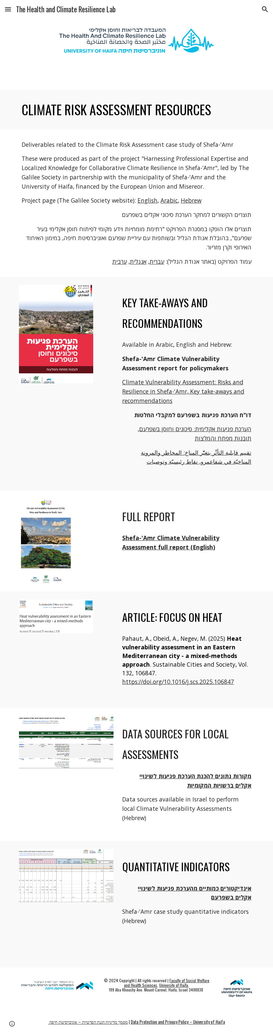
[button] (8, 9)
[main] (136, 110)
